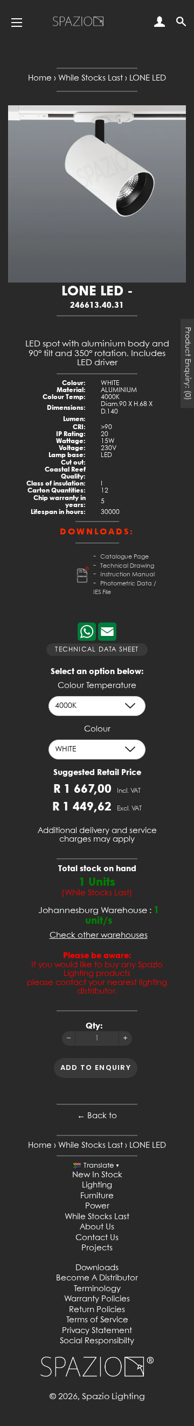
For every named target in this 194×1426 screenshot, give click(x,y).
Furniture (97, 1196)
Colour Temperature (97, 686)
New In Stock (97, 1175)
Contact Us (97, 1238)
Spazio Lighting (113, 1397)
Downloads (97, 1268)
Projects (97, 1248)
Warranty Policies (97, 1299)
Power (97, 1206)
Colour (97, 729)
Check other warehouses (99, 935)
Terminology (97, 1289)
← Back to (97, 1116)
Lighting (97, 1185)
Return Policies (97, 1310)
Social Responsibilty (97, 1341)
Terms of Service (97, 1320)
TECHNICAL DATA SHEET (96, 650)
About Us (97, 1227)
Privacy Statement (97, 1331)
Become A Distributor (97, 1278)
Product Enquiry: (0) (187, 363)
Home (40, 78)
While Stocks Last (90, 78)
